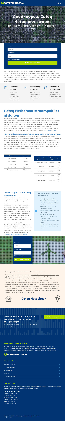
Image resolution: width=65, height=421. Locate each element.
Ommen (24, 234)
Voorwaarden (8, 370)
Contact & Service (9, 364)
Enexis (54, 130)
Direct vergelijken (10, 376)
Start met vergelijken (54, 317)
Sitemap (6, 373)
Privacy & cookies (9, 367)
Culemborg (7, 234)
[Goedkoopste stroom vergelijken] (12, 3)
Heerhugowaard (15, 234)
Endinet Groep (47, 130)
